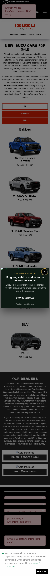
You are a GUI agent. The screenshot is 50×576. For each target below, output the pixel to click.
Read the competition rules (25, 304)
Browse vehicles (25, 298)
